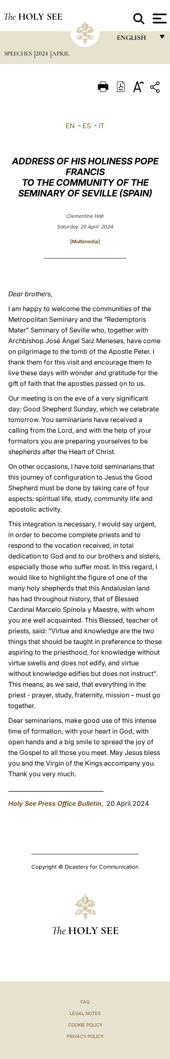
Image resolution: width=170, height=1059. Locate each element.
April (60, 53)
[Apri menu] (159, 18)
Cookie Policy (85, 1025)
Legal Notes (85, 1013)
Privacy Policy (85, 1036)
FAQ (85, 1002)
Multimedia (85, 241)
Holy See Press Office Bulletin (55, 803)
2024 (43, 53)
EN (70, 126)
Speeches (18, 53)
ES (87, 126)
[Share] (156, 88)
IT (101, 126)
